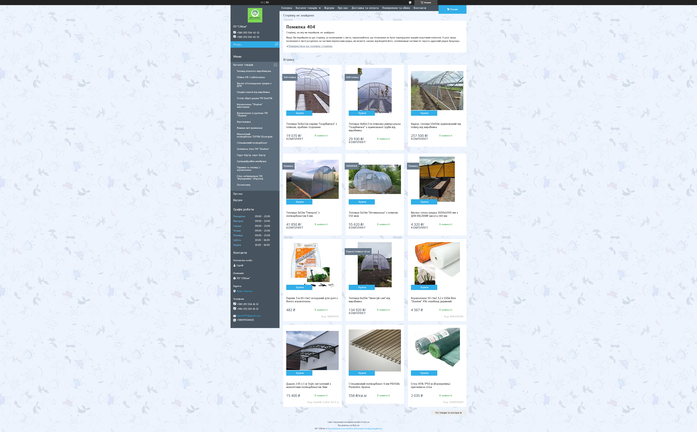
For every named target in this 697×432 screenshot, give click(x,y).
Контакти (420, 8)
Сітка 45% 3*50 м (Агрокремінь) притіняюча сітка (430, 385)
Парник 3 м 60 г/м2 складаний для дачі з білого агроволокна (312, 300)
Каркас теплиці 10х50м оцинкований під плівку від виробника (436, 125)
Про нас (343, 8)
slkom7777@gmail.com (249, 315)
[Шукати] (276, 44)
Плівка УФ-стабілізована (251, 77)
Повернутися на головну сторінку (310, 46)
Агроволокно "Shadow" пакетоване (250, 105)
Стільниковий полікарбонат (252, 142)
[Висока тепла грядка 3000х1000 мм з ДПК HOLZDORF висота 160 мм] (437, 179)
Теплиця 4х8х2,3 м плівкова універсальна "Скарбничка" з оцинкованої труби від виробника (375, 127)
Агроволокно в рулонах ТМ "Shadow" (252, 114)
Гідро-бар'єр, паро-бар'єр (251, 155)
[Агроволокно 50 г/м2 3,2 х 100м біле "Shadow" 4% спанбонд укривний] (437, 264)
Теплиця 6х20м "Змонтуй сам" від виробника (369, 300)
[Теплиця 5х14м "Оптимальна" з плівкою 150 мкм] (375, 179)
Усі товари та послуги (447, 412)
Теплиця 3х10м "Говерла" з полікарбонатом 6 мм (302, 214)
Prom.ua (365, 422)
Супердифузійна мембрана (251, 161)
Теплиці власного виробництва (254, 71)
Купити (300, 113)
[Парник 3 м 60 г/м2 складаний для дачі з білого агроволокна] (312, 264)
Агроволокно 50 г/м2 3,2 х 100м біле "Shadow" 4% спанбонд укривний (433, 300)
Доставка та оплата (365, 8)
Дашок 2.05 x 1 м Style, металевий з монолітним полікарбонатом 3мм (308, 385)
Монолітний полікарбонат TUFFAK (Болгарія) (254, 135)
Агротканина (244, 121)
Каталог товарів (306, 8)
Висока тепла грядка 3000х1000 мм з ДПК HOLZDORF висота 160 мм (434, 214)
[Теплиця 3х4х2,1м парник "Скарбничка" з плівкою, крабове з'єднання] (312, 90)
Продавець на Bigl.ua (348, 425)
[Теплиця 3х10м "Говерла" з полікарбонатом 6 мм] (312, 179)
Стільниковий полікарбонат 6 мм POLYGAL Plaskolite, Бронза (374, 385)
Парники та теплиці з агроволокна (248, 169)
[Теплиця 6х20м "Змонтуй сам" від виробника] (375, 264)
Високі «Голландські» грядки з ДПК (254, 84)
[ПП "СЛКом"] (255, 15)
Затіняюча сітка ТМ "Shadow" (253, 149)
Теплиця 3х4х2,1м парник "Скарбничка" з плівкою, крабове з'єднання (311, 125)
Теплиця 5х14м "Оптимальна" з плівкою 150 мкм (373, 214)
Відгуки (329, 8)
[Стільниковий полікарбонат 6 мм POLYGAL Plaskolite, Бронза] (375, 350)
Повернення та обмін (396, 8)
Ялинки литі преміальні (249, 128)
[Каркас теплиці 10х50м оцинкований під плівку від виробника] (437, 90)
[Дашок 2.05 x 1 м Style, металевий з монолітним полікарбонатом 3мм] (312, 350)
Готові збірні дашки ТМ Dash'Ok (254, 98)
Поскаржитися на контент (340, 428)
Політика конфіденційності (368, 428)
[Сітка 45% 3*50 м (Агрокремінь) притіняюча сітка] (437, 350)
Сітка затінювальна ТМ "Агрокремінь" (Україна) (250, 177)
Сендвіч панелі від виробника (253, 92)
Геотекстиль (243, 184)
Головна (286, 8)
